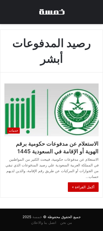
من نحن (66, 222)
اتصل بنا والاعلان (43, 222)
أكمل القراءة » (83, 187)
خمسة (37, 217)
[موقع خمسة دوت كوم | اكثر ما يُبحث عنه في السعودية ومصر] (51, 12)
